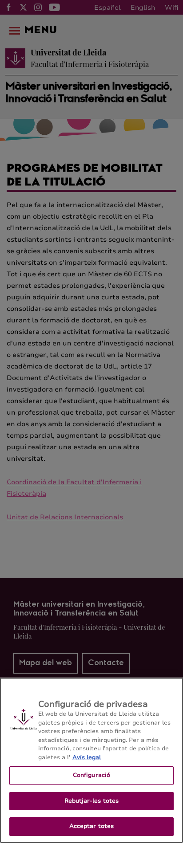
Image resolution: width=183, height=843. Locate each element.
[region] (91, 760)
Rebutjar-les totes (91, 801)
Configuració (92, 775)
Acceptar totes (91, 826)
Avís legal (86, 757)
